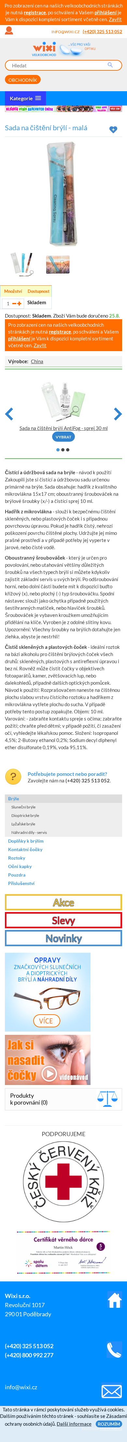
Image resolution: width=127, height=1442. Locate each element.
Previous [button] (9, 414)
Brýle (13, 798)
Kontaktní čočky (25, 849)
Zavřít (115, 19)
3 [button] (67, 449)
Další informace (74, 1424)
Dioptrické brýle (25, 815)
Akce (63, 902)
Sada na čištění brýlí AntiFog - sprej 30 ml (64, 428)
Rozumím (109, 1424)
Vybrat (63, 437)
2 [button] (62, 449)
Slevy (63, 920)
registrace (35, 12)
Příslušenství (21, 883)
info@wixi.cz (65, 31)
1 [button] (58, 449)
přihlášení (105, 12)
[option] (63, 109)
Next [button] (118, 414)
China (37, 361)
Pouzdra (16, 875)
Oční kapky (20, 866)
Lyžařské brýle (23, 823)
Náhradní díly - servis (29, 832)
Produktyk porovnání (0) (29, 1099)
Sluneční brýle (23, 807)
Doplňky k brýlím (26, 841)
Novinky (64, 938)
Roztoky (16, 858)
